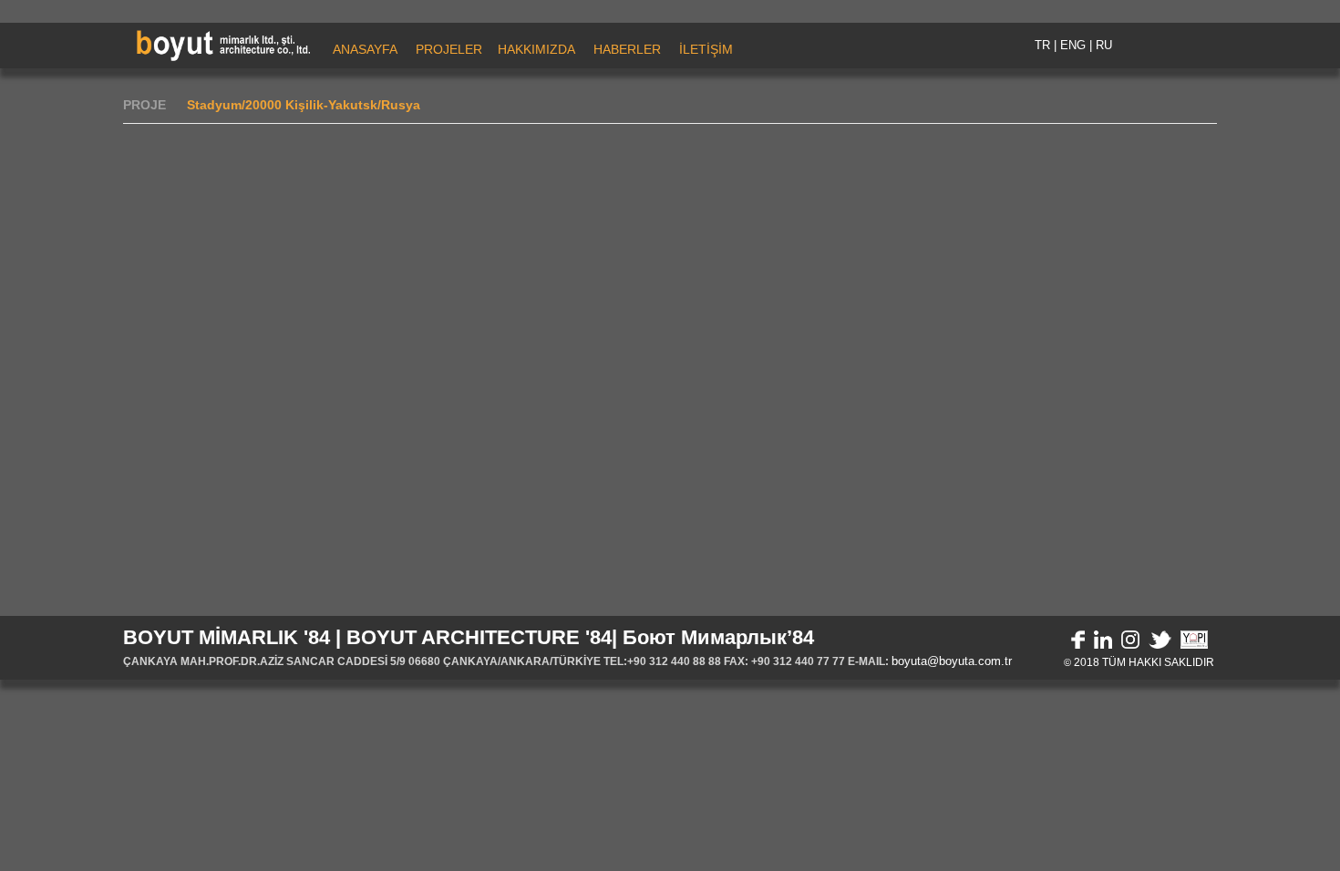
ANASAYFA (365, 49)
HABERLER (627, 49)
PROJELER (449, 49)
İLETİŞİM (706, 49)
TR (1042, 45)
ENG (1073, 45)
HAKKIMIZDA (536, 49)
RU (1104, 45)
